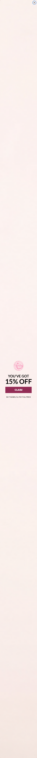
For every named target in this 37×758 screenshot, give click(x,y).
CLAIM (18, 390)
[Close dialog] (34, 2)
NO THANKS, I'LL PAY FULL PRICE (18, 396)
